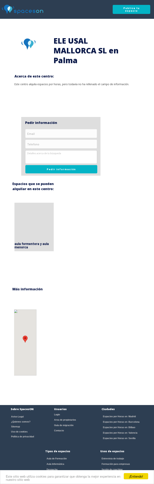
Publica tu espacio (131, 9)
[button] (25, 339)
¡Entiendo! (136, 476)
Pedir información (61, 169)
